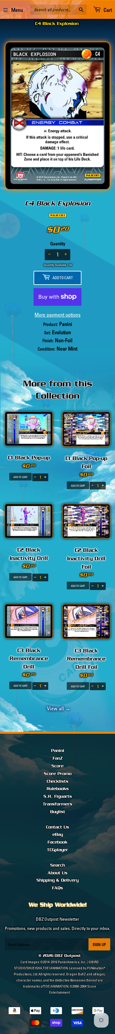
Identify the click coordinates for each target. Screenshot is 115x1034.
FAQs (57, 888)
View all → (57, 708)
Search (57, 865)
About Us (57, 873)
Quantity (57, 243)
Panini (57, 750)
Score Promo (58, 773)
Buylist (57, 812)
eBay (57, 834)
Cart (107, 10)
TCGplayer (57, 850)
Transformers (57, 804)
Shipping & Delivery (57, 880)
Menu (17, 10)
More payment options (57, 314)
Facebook (57, 842)
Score (57, 766)
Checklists (57, 781)
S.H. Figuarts (57, 796)
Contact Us (57, 827)
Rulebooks (58, 789)
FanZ (58, 758)
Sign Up (99, 944)
